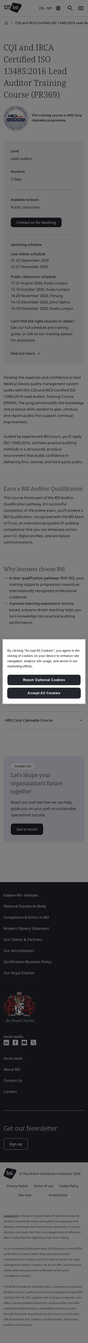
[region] (44, 671)
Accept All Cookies (44, 693)
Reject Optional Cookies (44, 680)
